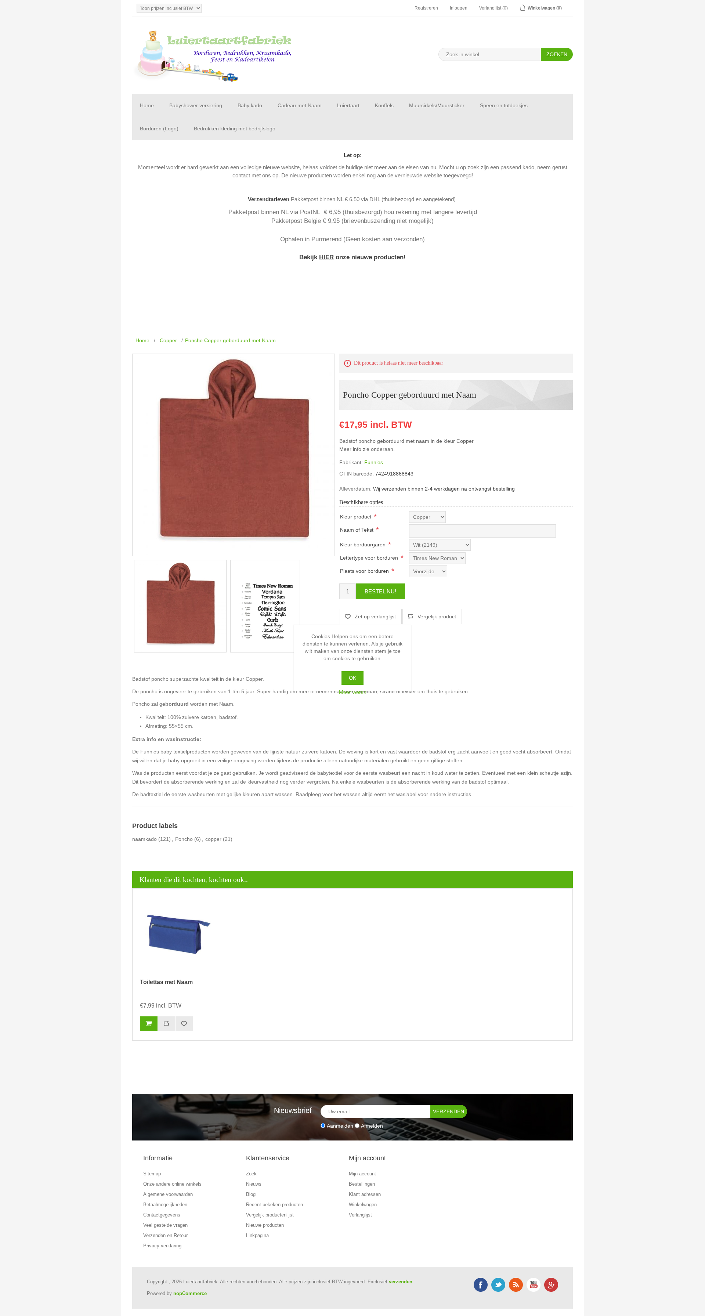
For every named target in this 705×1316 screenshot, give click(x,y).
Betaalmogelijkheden (165, 1204)
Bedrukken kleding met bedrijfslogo (234, 128)
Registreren (426, 8)
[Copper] (180, 606)
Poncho (184, 839)
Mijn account (362, 1173)
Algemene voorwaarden (168, 1194)
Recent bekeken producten (274, 1204)
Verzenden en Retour (165, 1235)
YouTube (533, 1285)
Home (147, 105)
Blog (251, 1194)
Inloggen (458, 8)
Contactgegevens (161, 1215)
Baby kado (250, 105)
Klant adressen (365, 1194)
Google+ (551, 1285)
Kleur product (355, 517)
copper (213, 839)
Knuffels (384, 105)
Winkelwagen (363, 1204)
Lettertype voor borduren (369, 558)
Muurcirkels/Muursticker (436, 105)
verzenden (400, 1281)
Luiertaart (348, 105)
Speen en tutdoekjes (504, 105)
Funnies (373, 462)
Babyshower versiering (195, 105)
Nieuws (253, 1184)
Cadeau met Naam (300, 105)
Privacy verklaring (162, 1245)
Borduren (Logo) (159, 128)
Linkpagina (257, 1235)
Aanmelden (340, 1125)
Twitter (498, 1285)
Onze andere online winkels (172, 1184)
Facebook (481, 1285)
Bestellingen (362, 1184)
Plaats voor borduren (364, 571)
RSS (516, 1285)
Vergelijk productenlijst (270, 1215)
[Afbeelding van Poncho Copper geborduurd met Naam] (265, 606)
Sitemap (152, 1173)
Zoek (251, 1173)
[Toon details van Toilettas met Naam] (176, 934)
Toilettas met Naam (166, 982)
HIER (326, 257)
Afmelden (372, 1125)
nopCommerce (190, 1293)
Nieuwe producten (265, 1225)
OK (352, 678)
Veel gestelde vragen (165, 1225)
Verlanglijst (360, 1215)
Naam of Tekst (356, 530)
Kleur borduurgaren (363, 544)
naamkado (144, 839)
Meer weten (352, 692)
